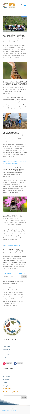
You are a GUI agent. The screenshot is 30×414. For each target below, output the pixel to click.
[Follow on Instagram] (4, 363)
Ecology (19, 172)
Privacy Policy (6, 386)
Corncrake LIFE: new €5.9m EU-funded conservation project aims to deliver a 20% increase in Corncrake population (15, 84)
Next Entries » (23, 273)
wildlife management (17, 42)
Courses (5, 382)
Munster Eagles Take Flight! (11, 249)
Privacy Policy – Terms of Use (9, 410)
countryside (21, 137)
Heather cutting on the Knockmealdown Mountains (11, 132)
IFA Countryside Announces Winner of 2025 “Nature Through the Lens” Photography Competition (13, 303)
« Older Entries (7, 273)
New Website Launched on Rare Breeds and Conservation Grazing (13, 168)
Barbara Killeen (9, 38)
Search (24, 276)
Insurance (6, 379)
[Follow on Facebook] (15, 363)
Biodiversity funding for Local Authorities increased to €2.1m (12, 216)
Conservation (14, 137)
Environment (13, 40)
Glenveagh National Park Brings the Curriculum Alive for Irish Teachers (14, 35)
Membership (6, 376)
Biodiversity (6, 40)
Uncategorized (12, 139)
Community (13, 220)
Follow (9, 363)
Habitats (20, 40)
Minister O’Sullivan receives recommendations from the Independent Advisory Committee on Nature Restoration (15, 288)
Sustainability (7, 42)
